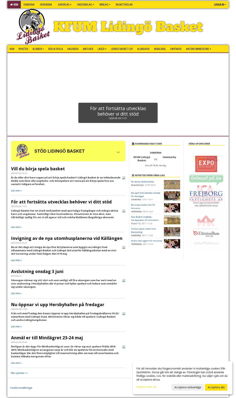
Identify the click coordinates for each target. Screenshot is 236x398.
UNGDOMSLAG (84, 4)
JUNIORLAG (64, 4)
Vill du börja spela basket (38, 169)
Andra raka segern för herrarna (146, 240)
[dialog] (182, 377)
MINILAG (104, 4)
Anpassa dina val (146, 386)
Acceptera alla (216, 387)
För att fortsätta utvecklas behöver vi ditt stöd (61, 202)
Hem (15, 4)
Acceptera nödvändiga (187, 387)
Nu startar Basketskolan (142, 181)
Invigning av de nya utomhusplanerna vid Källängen (66, 238)
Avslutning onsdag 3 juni (37, 271)
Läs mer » (16, 190)
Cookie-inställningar (21, 387)
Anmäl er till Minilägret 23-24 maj (47, 338)
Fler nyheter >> (19, 373)
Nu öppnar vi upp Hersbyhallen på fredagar (57, 304)
